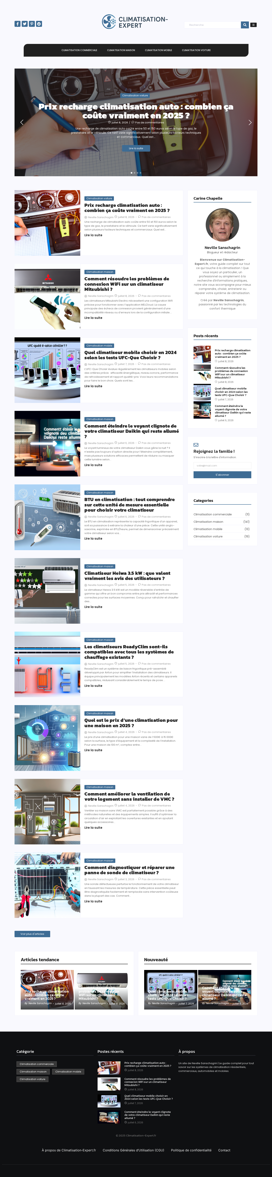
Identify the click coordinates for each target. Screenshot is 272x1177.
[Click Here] (253, 25)
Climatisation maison (99, 272)
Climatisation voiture (135, 95)
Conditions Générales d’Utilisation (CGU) (133, 1150)
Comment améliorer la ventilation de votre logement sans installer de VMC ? (129, 796)
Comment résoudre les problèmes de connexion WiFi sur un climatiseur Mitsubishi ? (126, 284)
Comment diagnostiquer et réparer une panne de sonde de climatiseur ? (129, 870)
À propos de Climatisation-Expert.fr (69, 1150)
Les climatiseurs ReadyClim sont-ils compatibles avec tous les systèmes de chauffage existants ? (129, 652)
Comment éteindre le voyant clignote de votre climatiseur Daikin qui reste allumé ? (131, 431)
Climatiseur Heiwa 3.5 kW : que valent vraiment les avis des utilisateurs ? (127, 576)
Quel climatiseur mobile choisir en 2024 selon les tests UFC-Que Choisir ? (130, 355)
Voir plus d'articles (32, 934)
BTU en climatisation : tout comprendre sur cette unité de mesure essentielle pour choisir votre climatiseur (129, 505)
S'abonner (222, 475)
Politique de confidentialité (191, 1150)
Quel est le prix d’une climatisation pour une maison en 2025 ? (131, 723)
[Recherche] (245, 24)
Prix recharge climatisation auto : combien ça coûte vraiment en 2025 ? (136, 111)
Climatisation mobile (99, 345)
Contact (224, 1150)
